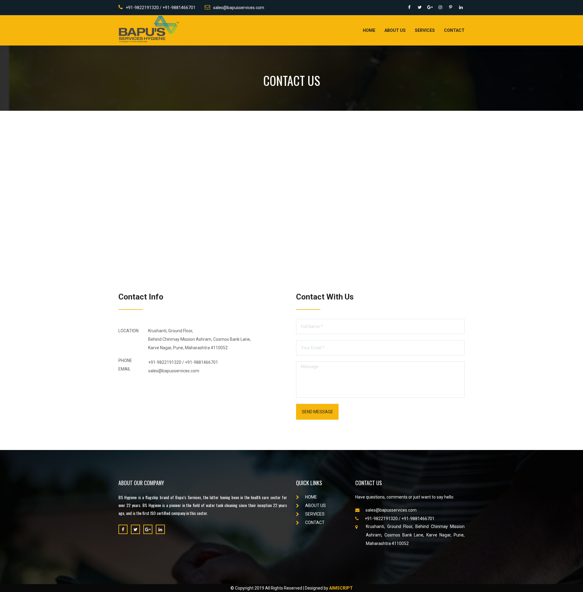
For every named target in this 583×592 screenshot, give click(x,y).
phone (125, 360)
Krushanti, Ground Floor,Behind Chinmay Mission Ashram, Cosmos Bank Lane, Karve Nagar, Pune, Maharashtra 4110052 (199, 339)
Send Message (317, 411)
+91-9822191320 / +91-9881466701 (161, 7)
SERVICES (315, 514)
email (124, 369)
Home (369, 30)
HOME (311, 497)
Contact (454, 30)
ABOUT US (315, 505)
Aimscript (341, 588)
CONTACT (315, 522)
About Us (395, 30)
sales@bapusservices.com (238, 7)
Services (425, 30)
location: (128, 330)
